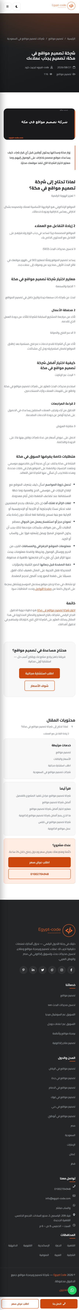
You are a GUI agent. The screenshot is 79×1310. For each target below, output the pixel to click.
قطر (73, 1163)
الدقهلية (13, 1245)
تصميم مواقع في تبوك (63, 1097)
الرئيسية (71, 38)
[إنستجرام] (62, 970)
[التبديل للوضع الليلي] (17, 6)
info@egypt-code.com (58, 1198)
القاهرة (71, 1245)
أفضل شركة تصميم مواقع (56, 802)
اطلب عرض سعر (39, 862)
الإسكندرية (44, 1245)
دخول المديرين (67, 1289)
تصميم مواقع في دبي (63, 1106)
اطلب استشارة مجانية (39, 673)
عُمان (72, 1154)
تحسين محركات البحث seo (61, 1004)
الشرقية (71, 1254)
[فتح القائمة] (7, 6)
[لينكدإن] (33, 970)
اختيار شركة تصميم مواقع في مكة (56, 610)
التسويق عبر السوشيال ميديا (60, 1014)
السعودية (70, 1135)
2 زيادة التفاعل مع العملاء (56, 733)
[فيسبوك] (71, 970)
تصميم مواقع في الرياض (62, 1068)
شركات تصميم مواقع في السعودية (25, 38)
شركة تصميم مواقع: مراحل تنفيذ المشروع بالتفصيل (43, 795)
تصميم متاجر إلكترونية (64, 1042)
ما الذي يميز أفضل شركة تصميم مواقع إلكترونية (45, 815)
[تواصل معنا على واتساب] (72, 1290)
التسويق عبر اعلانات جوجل (61, 1023)
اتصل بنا (57, 1303)
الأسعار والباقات (62, 758)
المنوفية (44, 1254)
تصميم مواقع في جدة (63, 1078)
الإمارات (71, 1144)
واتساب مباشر (63, 1207)
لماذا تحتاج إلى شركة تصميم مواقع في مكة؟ (44, 726)
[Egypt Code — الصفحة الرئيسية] (63, 6)
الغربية (58, 1254)
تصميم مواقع (56, 38)
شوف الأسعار (40, 685)
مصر (73, 1125)
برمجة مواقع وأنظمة (64, 1033)
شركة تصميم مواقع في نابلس (54, 821)
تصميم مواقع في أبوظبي (61, 1116)
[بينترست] (23, 970)
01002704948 (39, 874)
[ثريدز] (52, 970)
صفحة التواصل (43, 588)
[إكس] (43, 970)
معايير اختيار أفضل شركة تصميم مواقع (50, 808)
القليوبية (27, 1245)
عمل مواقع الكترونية (59, 828)
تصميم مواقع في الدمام (62, 1087)
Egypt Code (60, 1274)
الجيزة (58, 1245)
